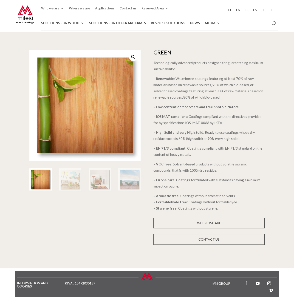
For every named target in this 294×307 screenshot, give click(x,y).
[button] (133, 57)
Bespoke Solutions (168, 23)
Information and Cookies (32, 284)
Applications (104, 8)
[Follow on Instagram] (269, 283)
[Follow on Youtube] (257, 283)
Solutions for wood (60, 23)
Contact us (127, 8)
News (195, 23)
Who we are (50, 8)
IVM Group (221, 283)
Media (210, 23)
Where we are (79, 8)
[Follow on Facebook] (246, 283)
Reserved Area (152, 8)
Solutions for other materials (117, 23)
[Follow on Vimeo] (271, 290)
